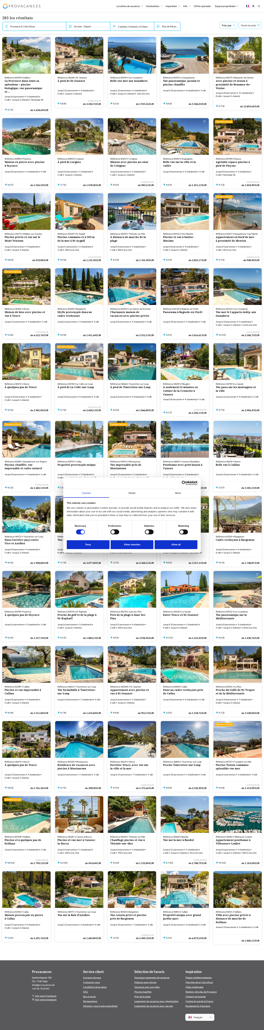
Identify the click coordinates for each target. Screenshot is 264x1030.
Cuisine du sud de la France (199, 1001)
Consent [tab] (86, 493)
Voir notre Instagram (46, 999)
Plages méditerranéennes (198, 977)
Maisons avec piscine (145, 982)
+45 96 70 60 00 (40, 988)
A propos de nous (92, 977)
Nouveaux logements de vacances (152, 977)
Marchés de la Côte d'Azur (199, 982)
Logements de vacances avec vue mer (153, 1005)
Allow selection (132, 544)
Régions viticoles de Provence (201, 991)
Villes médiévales (194, 987)
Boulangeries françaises (197, 1005)
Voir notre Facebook (46, 995)
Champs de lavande (195, 996)
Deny (88, 544)
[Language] (247, 6)
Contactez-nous (91, 982)
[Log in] (253, 6)
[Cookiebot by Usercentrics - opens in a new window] (184, 483)
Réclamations (90, 1001)
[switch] (114, 531)
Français (197, 1017)
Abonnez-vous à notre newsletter (100, 1005)
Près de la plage (142, 996)
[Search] (259, 6)
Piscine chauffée (142, 991)
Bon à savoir (89, 996)
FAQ (85, 991)
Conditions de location (95, 987)
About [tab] (178, 493)
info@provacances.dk (43, 984)
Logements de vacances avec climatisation (156, 1001)
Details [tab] (132, 493)
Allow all (176, 544)
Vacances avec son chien (147, 987)
